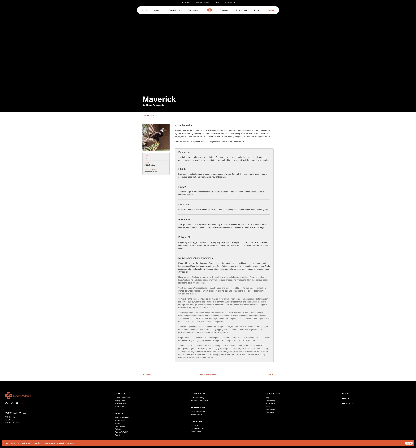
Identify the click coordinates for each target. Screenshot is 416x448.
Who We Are (119, 406)
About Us (120, 394)
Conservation (198, 394)
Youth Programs (196, 431)
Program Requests (197, 428)
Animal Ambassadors (123, 398)
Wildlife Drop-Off (196, 414)
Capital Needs (120, 420)
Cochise (148, 374)
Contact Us (347, 403)
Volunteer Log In (11, 417)
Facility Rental (120, 401)
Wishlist (118, 435)
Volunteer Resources (12, 423)
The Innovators (120, 426)
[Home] (209, 10)
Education (196, 421)
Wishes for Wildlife (121, 432)
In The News (270, 404)
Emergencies (198, 407)
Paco (269, 374)
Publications (273, 394)
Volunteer (118, 429)
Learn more (69, 443)
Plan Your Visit (120, 404)
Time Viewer (9, 420)
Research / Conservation (199, 401)
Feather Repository (197, 398)
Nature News (270, 409)
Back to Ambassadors (208, 374)
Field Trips (194, 425)
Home (144, 115)
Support (120, 413)
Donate (117, 423)
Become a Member (122, 417)
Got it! (409, 443)
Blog (267, 398)
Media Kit (269, 406)
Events (345, 394)
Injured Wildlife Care (198, 411)
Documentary (270, 401)
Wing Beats (270, 412)
